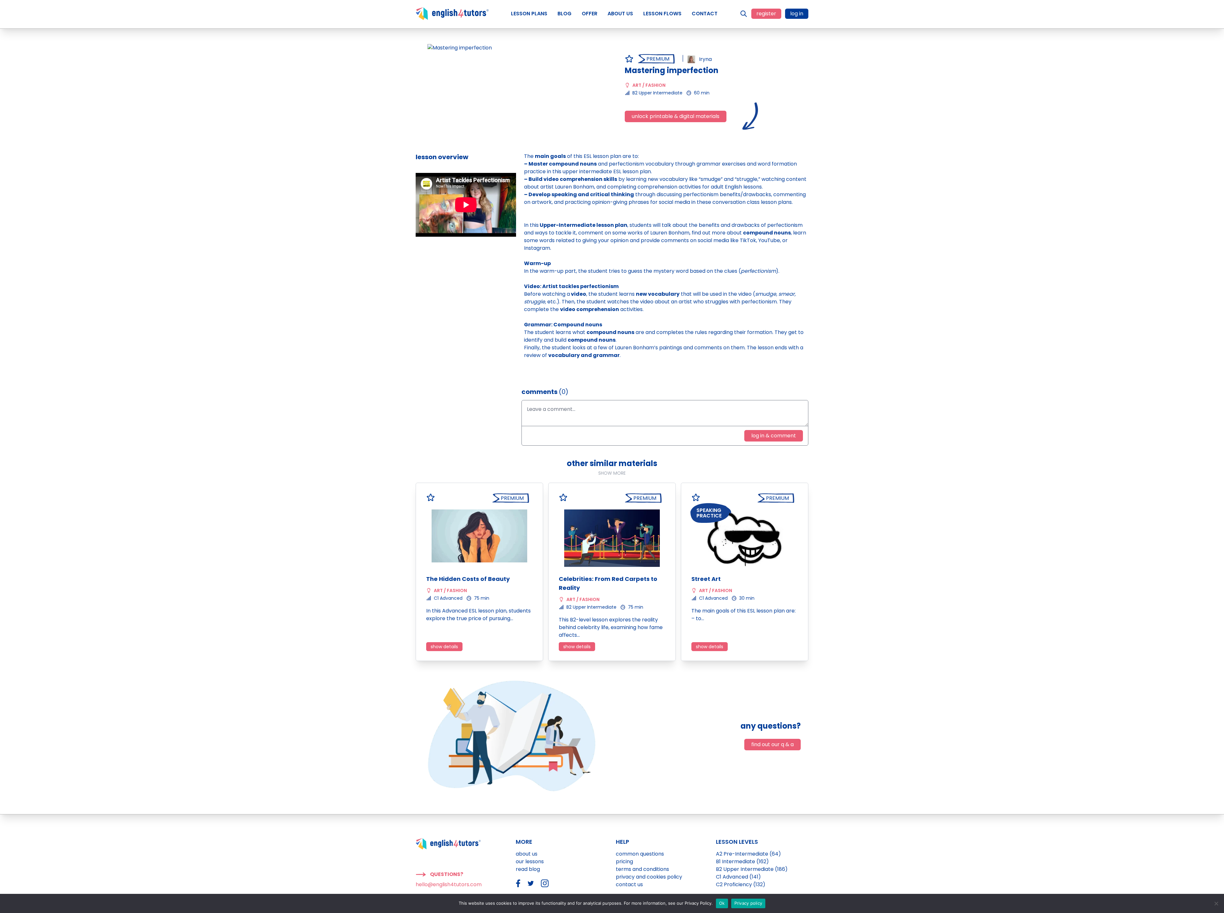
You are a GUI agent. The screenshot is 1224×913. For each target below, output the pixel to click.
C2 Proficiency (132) (740, 884)
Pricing (624, 861)
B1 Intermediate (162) (742, 861)
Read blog (528, 869)
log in (796, 13)
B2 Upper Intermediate (657, 93)
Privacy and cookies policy (649, 876)
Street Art (706, 579)
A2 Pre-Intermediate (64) (748, 853)
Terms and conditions (642, 869)
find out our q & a (772, 744)
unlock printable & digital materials (675, 116)
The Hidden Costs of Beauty (468, 579)
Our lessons (530, 861)
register (766, 13)
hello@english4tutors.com (449, 884)
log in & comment (773, 435)
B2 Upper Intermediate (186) (752, 869)
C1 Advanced (448, 598)
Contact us (629, 884)
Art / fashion (649, 85)
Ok (722, 903)
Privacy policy (748, 903)
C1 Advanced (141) (738, 876)
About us (526, 853)
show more (612, 473)
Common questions (640, 853)
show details (444, 646)
